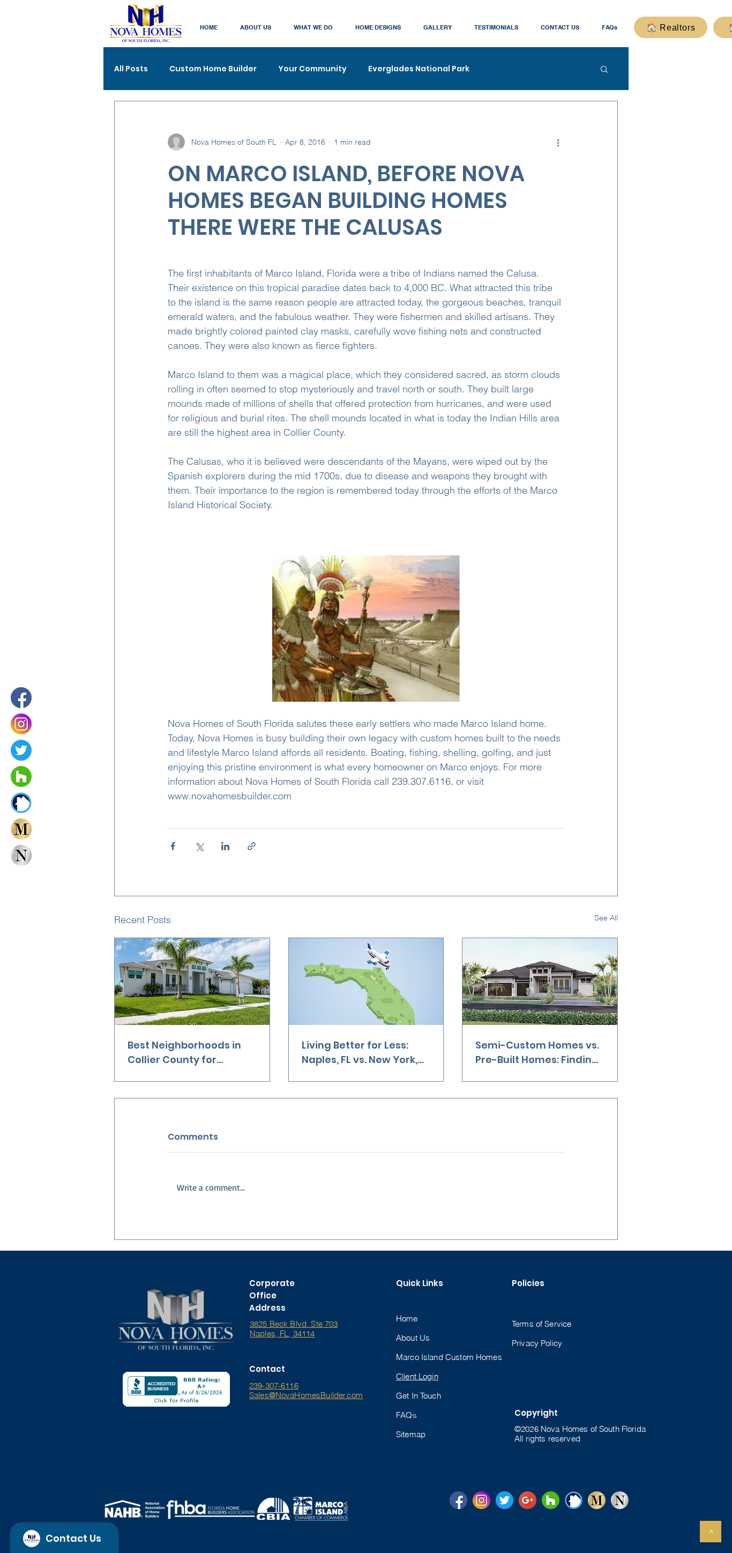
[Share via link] (252, 846)
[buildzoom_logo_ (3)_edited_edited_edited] (21, 802)
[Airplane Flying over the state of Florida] (366, 981)
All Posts (131, 68)
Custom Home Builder (213, 68)
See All (606, 918)
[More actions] (557, 142)
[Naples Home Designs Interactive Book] (21, 855)
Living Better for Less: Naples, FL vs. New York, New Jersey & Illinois (359, 1052)
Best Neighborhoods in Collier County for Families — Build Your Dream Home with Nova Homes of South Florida (187, 1052)
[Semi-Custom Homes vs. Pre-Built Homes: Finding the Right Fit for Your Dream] (539, 981)
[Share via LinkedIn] (225, 846)
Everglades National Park (418, 68)
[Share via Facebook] (173, 846)
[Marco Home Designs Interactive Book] (21, 829)
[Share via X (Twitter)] (199, 846)
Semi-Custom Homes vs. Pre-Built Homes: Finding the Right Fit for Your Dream (537, 1052)
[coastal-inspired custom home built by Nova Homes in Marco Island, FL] (192, 981)
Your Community (312, 68)
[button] (255, 27)
